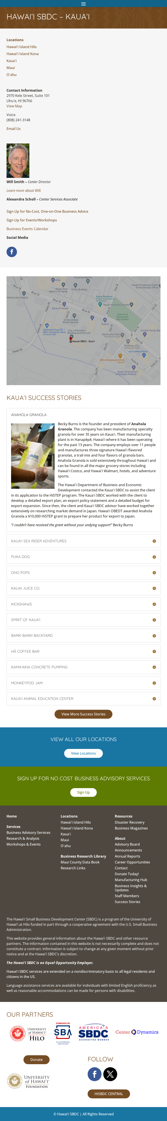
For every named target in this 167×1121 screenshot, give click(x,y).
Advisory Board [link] (127, 844)
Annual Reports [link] (127, 856)
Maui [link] (11, 67)
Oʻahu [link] (12, 74)
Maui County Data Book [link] (80, 862)
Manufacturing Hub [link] (131, 879)
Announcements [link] (128, 850)
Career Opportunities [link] (132, 862)
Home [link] (12, 816)
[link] (14, 106)
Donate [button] (36, 1059)
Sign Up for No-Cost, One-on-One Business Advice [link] (47, 211)
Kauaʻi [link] (12, 60)
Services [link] (13, 826)
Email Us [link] (14, 128)
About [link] (120, 838)
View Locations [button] (83, 753)
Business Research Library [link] (83, 856)
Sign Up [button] (83, 792)
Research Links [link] (73, 868)
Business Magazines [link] (131, 828)
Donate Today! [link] (127, 874)
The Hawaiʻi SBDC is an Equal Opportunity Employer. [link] (50, 962)
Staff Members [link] (127, 895)
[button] (83, 3)
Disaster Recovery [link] (129, 822)
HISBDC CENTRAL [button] (109, 1093)
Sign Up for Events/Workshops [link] (32, 220)
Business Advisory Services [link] (28, 832)
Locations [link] (15, 39)
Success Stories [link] (127, 901)
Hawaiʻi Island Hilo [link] (22, 46)
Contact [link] (121, 868)
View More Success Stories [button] (83, 714)
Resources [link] (123, 816)
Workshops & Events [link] (24, 844)
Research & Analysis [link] (23, 838)
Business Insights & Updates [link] (131, 887)
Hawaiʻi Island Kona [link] (23, 53)
